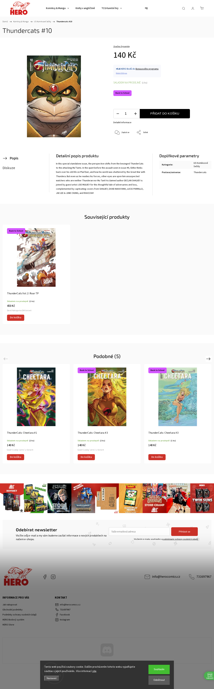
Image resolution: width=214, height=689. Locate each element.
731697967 (203, 576)
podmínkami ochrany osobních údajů (180, 539)
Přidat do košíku (164, 113)
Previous (6, 358)
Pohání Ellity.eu (121, 73)
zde (94, 671)
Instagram (53, 576)
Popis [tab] (14, 158)
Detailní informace (122, 122)
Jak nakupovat (10, 604)
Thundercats (200, 172)
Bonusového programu (147, 69)
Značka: (121, 46)
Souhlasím (159, 669)
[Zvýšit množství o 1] (135, 113)
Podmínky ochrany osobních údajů (19, 614)
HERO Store (8, 624)
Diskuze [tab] (9, 168)
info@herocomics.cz (166, 576)
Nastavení (52, 678)
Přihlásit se (184, 531)
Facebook (44, 576)
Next (209, 358)
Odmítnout (159, 680)
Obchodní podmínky (13, 609)
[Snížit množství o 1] (118, 113)
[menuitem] (57, 8)
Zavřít (199, 143)
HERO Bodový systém (13, 619)
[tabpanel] (36, 274)
